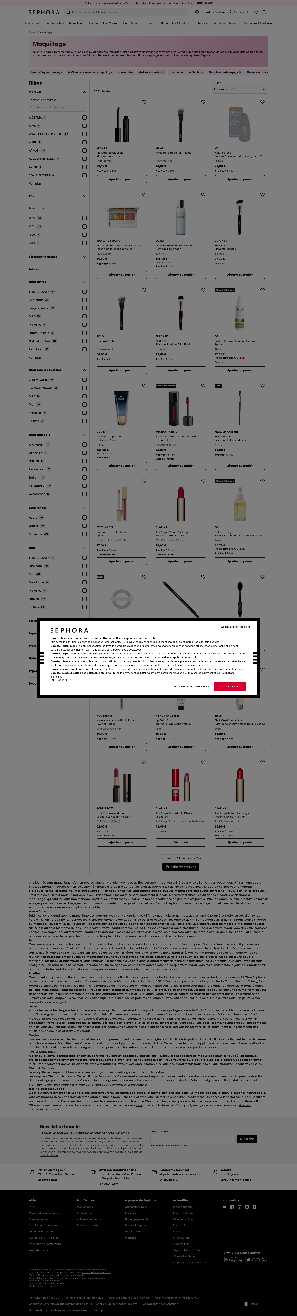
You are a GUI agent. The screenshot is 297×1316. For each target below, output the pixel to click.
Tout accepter (229, 686)
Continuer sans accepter (235, 626)
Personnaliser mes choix (191, 686)
